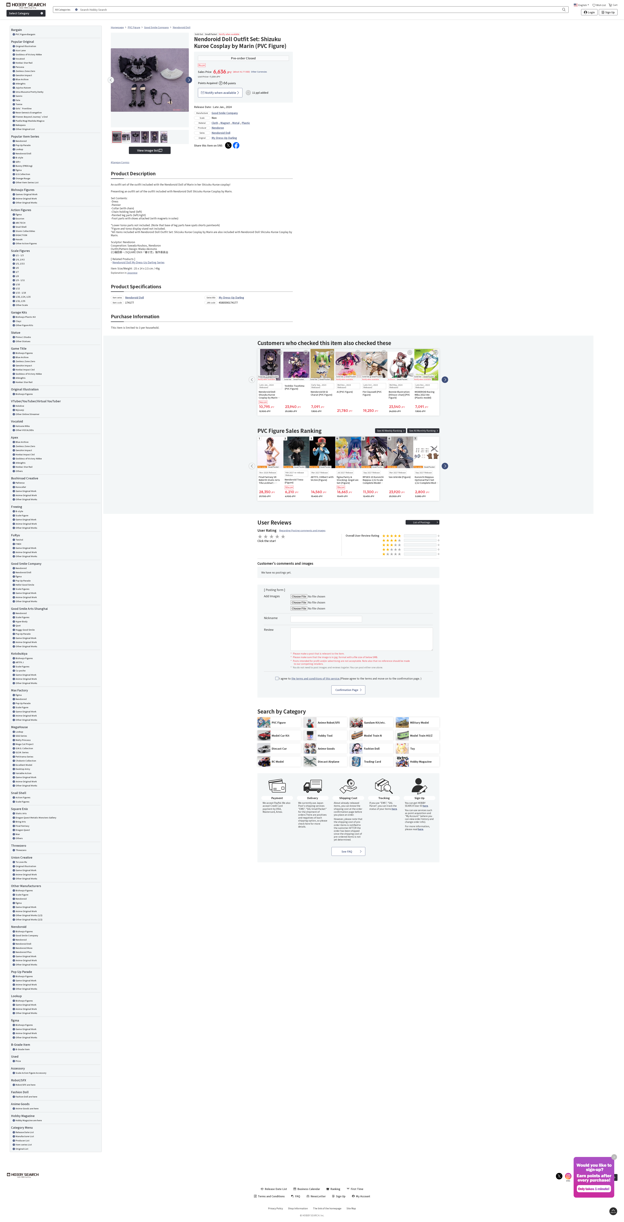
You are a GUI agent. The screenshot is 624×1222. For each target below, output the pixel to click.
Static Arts (21, 813)
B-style (19, 157)
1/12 (18, 288)
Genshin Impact (24, 75)
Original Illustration (26, 46)
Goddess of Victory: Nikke (29, 54)
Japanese (132, 272)
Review (268, 629)
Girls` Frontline (24, 108)
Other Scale (22, 305)
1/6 (17, 267)
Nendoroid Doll (23, 153)
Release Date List (25, 1132)
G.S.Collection (23, 174)
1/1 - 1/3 (20, 255)
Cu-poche (21, 670)
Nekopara (21, 125)
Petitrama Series (24, 756)
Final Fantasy (22, 825)
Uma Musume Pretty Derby (29, 91)
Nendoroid (21, 140)
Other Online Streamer (27, 414)
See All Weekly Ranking (389, 430)
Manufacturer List (25, 1136)
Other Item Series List (27, 182)
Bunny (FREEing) (24, 165)
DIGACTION (21, 235)
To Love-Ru (21, 861)
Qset (18, 625)
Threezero (21, 850)
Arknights (21, 83)
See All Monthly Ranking (422, 430)
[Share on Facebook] (236, 145)
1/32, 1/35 (20, 300)
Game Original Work (26, 491)
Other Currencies (259, 71)
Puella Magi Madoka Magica (30, 120)
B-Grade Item (23, 1049)
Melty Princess (23, 739)
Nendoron (218, 128)
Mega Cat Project (24, 744)
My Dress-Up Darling (224, 138)
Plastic (246, 123)
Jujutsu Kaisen (23, 87)
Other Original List (25, 129)
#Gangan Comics (120, 162)
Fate (18, 100)
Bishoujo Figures (24, 352)
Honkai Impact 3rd (25, 369)
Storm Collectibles (25, 231)
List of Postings (421, 522)
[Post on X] (228, 145)
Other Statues (23, 341)
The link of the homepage (327, 1208)
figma (19, 170)
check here (304, 823)
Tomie (19, 104)
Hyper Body (21, 621)
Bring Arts (21, 821)
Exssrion (20, 218)
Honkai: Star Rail (24, 62)
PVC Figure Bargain (25, 34)
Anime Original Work (26, 198)
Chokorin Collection (26, 760)
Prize (18, 1060)
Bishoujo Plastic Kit (26, 316)
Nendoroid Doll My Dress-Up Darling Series (138, 262)
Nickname (271, 618)
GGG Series (21, 735)
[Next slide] (189, 80)
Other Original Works (26, 202)
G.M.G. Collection (24, 748)
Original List (22, 1148)
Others (19, 471)
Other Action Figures (26, 243)
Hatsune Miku (23, 425)
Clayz (18, 321)
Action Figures (23, 797)
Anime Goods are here (27, 1108)
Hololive (20, 405)
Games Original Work (26, 194)
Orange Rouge (23, 178)
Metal (235, 123)
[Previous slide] (111, 80)
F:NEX (18, 543)
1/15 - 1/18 (21, 292)
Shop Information (298, 1208)
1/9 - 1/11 (20, 280)
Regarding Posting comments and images (302, 530)
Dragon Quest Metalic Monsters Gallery (36, 817)
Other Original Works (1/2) (29, 915)
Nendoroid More (24, 947)
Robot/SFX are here (25, 1084)
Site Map (351, 1208)
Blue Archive (22, 79)
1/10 (18, 284)
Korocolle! (21, 486)
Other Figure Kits (24, 325)
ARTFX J (20, 662)
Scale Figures (22, 588)
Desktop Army (23, 768)
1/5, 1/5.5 (20, 263)
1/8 (17, 276)
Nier (18, 834)
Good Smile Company (27, 935)
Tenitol (19, 539)
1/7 (17, 271)
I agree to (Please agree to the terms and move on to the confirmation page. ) (350, 678)
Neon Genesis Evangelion (29, 112)
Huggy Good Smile (25, 629)
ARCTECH (20, 222)
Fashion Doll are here (26, 1096)
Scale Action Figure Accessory (31, 1072)
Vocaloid (20, 58)
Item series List (24, 1144)
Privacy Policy (275, 1208)
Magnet (225, 123)
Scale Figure (22, 515)
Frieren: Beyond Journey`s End (32, 116)
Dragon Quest (23, 829)
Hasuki (19, 239)
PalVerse (20, 482)
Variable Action (23, 773)
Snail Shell (21, 226)
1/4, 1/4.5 (20, 259)
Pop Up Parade (23, 145)
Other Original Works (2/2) (29, 919)
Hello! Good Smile (25, 584)
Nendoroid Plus (24, 952)
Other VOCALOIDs (25, 430)
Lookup (19, 149)
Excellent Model (24, 764)
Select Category (19, 13)
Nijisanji (20, 409)
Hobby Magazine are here (29, 1120)
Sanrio (19, 95)
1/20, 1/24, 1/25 (23, 296)
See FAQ (347, 851)
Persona (20, 66)
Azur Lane (21, 50)
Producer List (22, 1140)
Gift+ (18, 161)
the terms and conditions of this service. (315, 678)
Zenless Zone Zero (25, 71)
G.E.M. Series (22, 752)
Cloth (215, 123)
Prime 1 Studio (23, 337)
